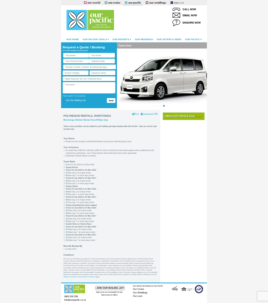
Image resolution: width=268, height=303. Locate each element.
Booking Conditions (88, 277)
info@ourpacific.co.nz (75, 300)
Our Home (72, 39)
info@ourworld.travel (79, 50)
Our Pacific (192, 39)
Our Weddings (144, 39)
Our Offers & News (169, 39)
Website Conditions (70, 277)
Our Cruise (138, 289)
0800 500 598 (71, 296)
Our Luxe (137, 296)
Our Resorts (120, 39)
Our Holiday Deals (95, 39)
